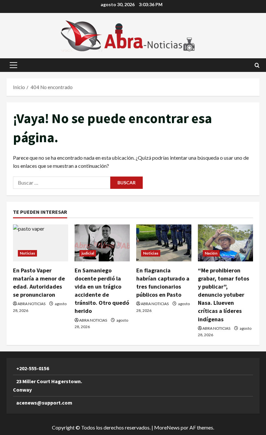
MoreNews (167, 427)
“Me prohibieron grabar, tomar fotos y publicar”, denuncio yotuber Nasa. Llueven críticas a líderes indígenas (223, 295)
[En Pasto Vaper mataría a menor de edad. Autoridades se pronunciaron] (40, 242)
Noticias (27, 253)
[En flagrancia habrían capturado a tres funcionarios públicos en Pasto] (163, 242)
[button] (13, 65)
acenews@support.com (44, 402)
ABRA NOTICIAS (31, 303)
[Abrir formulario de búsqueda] (257, 65)
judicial (87, 253)
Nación (211, 253)
